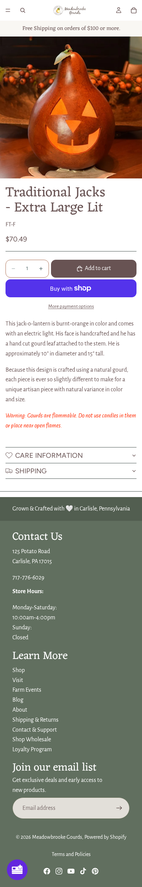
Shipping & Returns (35, 720)
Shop (18, 670)
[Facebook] (47, 871)
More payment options (71, 306)
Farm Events (26, 690)
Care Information (49, 455)
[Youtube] (71, 871)
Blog (17, 700)
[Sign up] (119, 808)
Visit (17, 680)
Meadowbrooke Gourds (57, 837)
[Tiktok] (83, 871)
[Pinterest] (95, 871)
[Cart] (133, 10)
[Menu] (8, 10)
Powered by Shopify (105, 837)
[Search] (22, 10)
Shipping (31, 471)
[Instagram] (59, 871)
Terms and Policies (71, 854)
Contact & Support (34, 729)
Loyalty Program (32, 749)
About (19, 710)
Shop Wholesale (31, 739)
